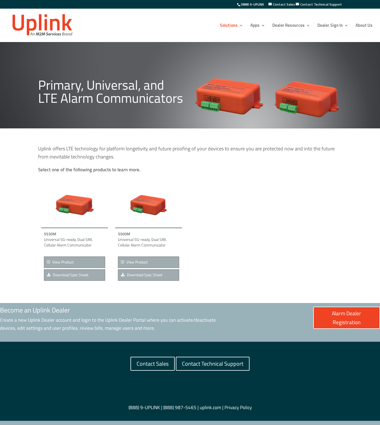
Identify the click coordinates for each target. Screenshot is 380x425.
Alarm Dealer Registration (346, 317)
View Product (62, 262)
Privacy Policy (238, 407)
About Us (364, 25)
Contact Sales (153, 363)
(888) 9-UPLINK (252, 4)
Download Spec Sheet (70, 275)
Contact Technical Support (212, 363)
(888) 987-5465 (179, 407)
